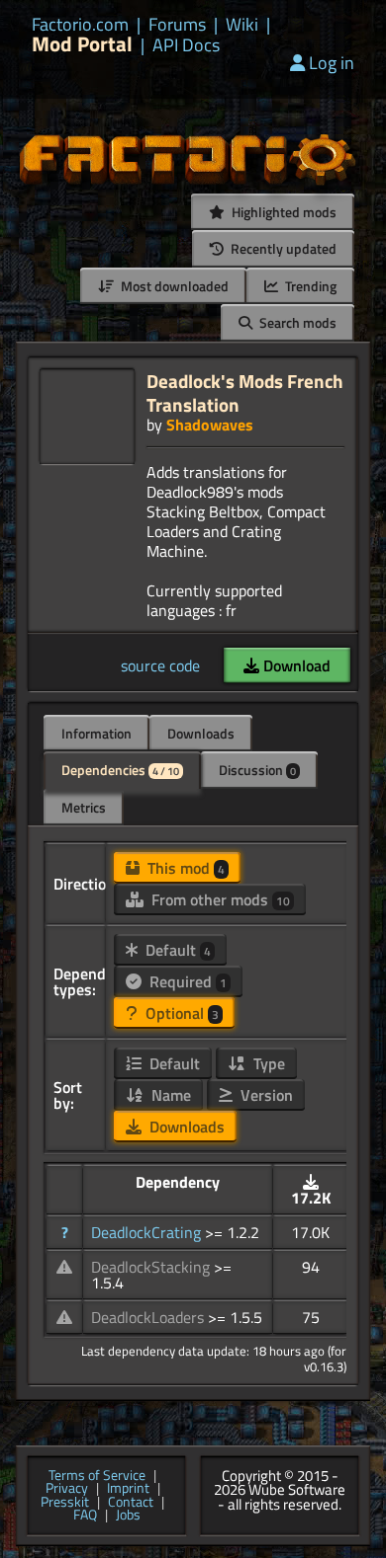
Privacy (67, 1489)
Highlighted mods (283, 211)
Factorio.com (80, 25)
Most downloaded (173, 285)
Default (176, 950)
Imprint (128, 1489)
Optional (180, 1013)
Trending (309, 285)
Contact (130, 1503)
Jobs (128, 1515)
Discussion (257, 769)
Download (295, 665)
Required (186, 981)
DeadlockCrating (148, 1232)
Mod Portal (82, 44)
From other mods (218, 899)
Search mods (296, 322)
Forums (177, 25)
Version (265, 1095)
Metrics (83, 807)
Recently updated (282, 248)
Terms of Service (96, 1476)
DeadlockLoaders (149, 1317)
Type (267, 1063)
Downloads (201, 733)
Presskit (65, 1503)
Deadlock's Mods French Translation (244, 392)
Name (169, 1095)
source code (160, 665)
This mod (184, 868)
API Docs (186, 45)
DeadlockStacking (152, 1267)
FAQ (85, 1515)
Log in (331, 62)
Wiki (242, 25)
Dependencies (120, 769)
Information (96, 733)
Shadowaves (209, 424)
